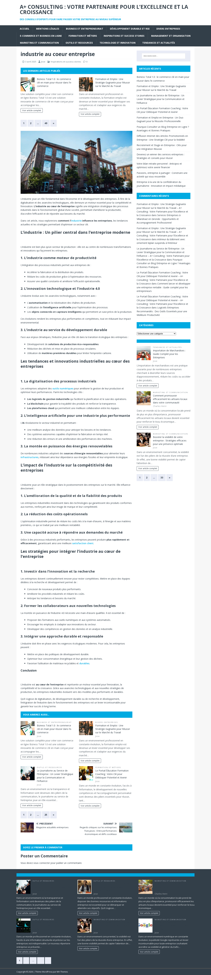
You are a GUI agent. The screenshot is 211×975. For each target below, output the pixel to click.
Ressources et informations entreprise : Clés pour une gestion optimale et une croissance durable (113, 887)
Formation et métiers (83, 35)
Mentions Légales (47, 28)
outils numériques (62, 388)
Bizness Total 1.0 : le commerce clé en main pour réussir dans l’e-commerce (54, 82)
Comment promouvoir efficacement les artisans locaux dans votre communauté (170, 399)
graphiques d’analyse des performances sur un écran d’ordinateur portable (46, 925)
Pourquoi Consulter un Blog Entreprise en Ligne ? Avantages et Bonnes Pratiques (163, 263)
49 (46, 123)
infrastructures (29, 457)
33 (162, 477)
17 (41, 960)
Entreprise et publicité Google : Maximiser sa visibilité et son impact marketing (172, 925)
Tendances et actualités (158, 42)
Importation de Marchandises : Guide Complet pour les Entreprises (169, 354)
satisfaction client (82, 543)
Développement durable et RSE (130, 28)
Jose (43, 61)
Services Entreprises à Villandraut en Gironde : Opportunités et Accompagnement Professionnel (159, 219)
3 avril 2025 (30, 61)
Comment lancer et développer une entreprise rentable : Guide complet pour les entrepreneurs (163, 287)
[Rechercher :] (163, 56)
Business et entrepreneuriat (84, 28)
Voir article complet (31, 110)
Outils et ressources (79, 42)
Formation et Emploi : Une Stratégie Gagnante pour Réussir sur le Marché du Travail (112, 82)
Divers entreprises (168, 28)
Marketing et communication (39, 42)
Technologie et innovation (118, 42)
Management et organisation (171, 35)
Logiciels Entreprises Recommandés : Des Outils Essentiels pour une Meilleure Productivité (162, 311)
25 (46, 814)
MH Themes (62, 971)
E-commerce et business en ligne (41, 35)
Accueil (24, 28)
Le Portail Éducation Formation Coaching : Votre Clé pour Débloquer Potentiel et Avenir (112, 774)
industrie (76, 220)
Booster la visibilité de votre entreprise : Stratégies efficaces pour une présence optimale (169, 440)
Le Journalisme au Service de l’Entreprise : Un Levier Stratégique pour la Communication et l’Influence (160, 99)
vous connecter (41, 862)
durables (84, 663)
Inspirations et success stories (124, 35)
